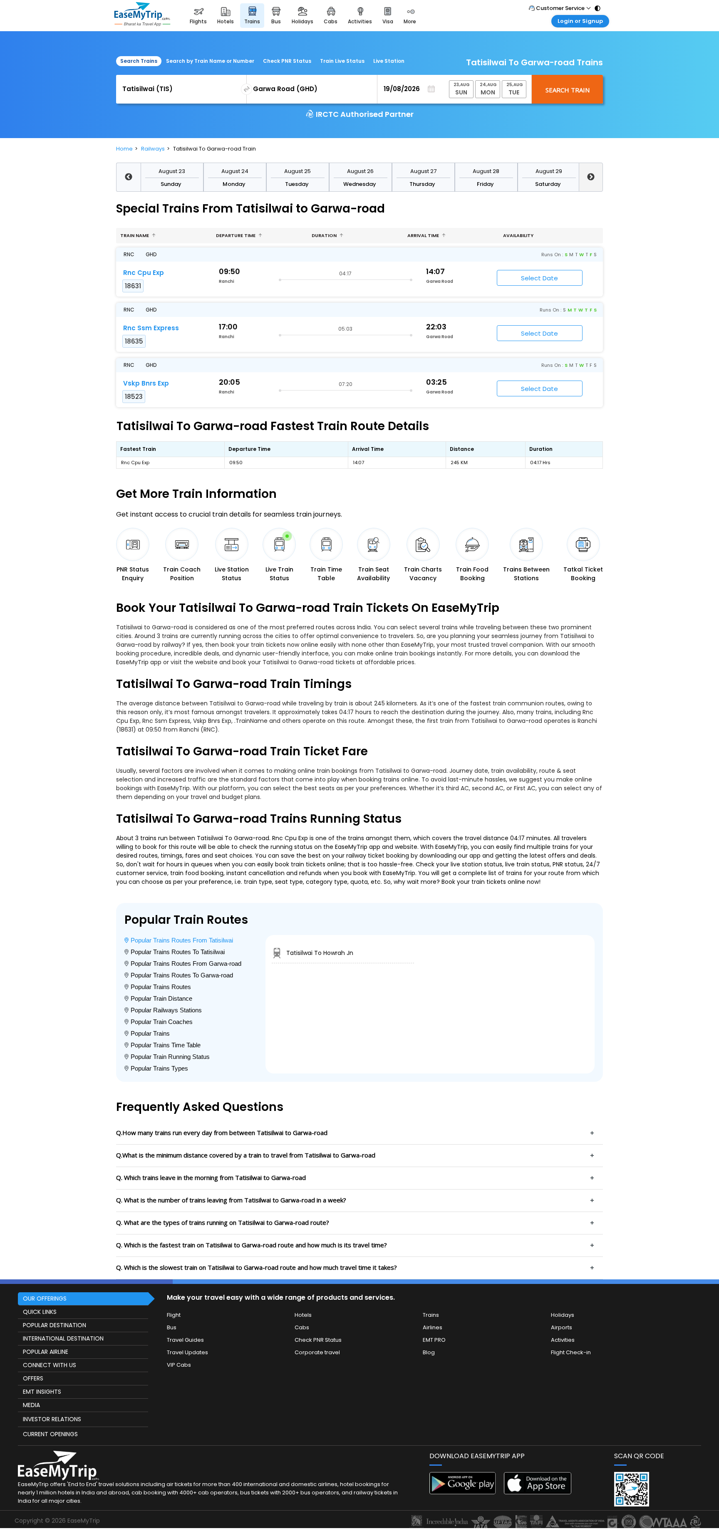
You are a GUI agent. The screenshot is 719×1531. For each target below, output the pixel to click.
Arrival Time (423, 235)
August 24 (234, 171)
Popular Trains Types (159, 1068)
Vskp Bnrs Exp (146, 383)
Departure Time (236, 235)
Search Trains (138, 60)
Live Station (388, 60)
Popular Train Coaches (162, 1021)
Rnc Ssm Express (151, 328)
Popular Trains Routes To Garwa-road (182, 975)
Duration (325, 235)
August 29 (549, 171)
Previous (128, 177)
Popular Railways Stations (166, 1010)
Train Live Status (342, 60)
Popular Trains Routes (161, 986)
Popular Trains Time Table (166, 1045)
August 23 (172, 171)
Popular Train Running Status (170, 1056)
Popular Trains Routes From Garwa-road (186, 963)
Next (591, 177)
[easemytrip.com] (142, 15)
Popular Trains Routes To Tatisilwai (178, 951)
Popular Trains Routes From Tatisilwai (182, 940)
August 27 (423, 171)
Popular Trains (150, 1033)
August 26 (360, 171)
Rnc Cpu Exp (143, 272)
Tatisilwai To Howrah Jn (319, 953)
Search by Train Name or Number (210, 60)
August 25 (297, 171)
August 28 (486, 171)
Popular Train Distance (161, 998)
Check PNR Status (287, 60)
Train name (135, 235)
